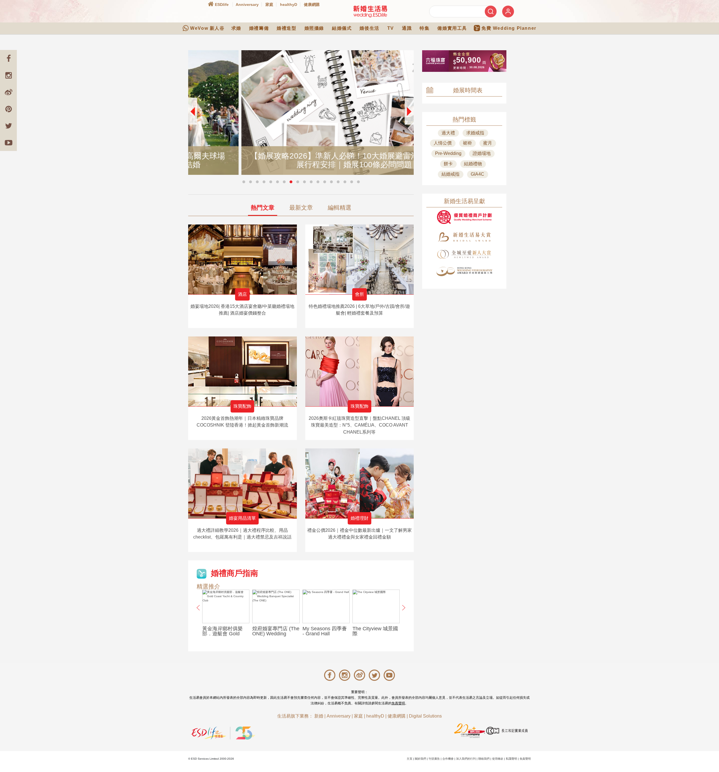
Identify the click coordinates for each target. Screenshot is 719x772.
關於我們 (420, 758)
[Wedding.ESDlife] (370, 11)
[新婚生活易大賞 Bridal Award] (464, 237)
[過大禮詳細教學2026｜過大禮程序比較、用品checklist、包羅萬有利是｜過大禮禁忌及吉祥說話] (242, 483)
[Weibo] (8, 92)
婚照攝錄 (314, 28)
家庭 (269, 4)
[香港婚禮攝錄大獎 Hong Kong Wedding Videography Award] (464, 271)
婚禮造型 (286, 28)
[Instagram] (8, 75)
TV (390, 28)
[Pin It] (8, 108)
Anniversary (247, 4)
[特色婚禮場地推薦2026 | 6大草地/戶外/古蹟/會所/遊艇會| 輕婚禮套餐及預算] (359, 259)
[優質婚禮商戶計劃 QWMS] (464, 217)
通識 (407, 28)
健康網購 (312, 4)
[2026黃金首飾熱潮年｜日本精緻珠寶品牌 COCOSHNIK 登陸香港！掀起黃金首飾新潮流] (242, 371)
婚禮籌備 (259, 28)
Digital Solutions (425, 716)
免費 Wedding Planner (508, 28)
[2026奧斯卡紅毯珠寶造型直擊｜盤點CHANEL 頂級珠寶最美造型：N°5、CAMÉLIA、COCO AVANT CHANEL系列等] (359, 371)
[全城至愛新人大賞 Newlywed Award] (464, 254)
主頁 (409, 758)
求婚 (236, 28)
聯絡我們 (484, 758)
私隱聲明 (511, 758)
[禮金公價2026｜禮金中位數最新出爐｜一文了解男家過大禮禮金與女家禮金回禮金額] (359, 483)
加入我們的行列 (466, 758)
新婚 (318, 716)
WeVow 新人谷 (207, 28)
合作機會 (448, 758)
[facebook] (8, 58)
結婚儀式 (342, 28)
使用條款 (497, 758)
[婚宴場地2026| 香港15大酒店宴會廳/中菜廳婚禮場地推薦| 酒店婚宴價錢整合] (242, 259)
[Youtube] (8, 142)
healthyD (288, 4)
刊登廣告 (434, 758)
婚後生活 (369, 28)
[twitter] (8, 125)
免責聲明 (398, 703)
